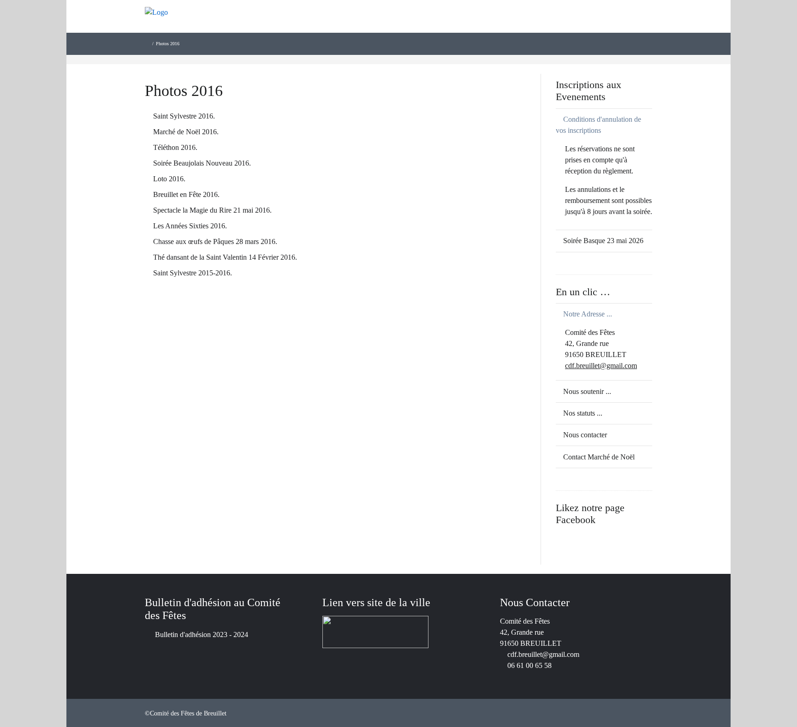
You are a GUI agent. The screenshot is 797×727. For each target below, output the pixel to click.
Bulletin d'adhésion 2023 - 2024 (201, 634)
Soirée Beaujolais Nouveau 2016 (201, 163)
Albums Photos (646, 28)
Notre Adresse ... (587, 314)
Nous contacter (585, 435)
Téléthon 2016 (174, 147)
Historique (589, 28)
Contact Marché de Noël (599, 457)
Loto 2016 (168, 179)
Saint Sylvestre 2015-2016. (192, 273)
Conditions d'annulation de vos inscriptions (598, 124)
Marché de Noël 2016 (185, 132)
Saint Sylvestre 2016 (183, 116)
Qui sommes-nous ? (525, 28)
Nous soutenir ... (587, 391)
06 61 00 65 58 (529, 665)
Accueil (465, 28)
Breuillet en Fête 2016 (185, 194)
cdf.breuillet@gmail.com (601, 365)
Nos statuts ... (582, 413)
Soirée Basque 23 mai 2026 (603, 240)
